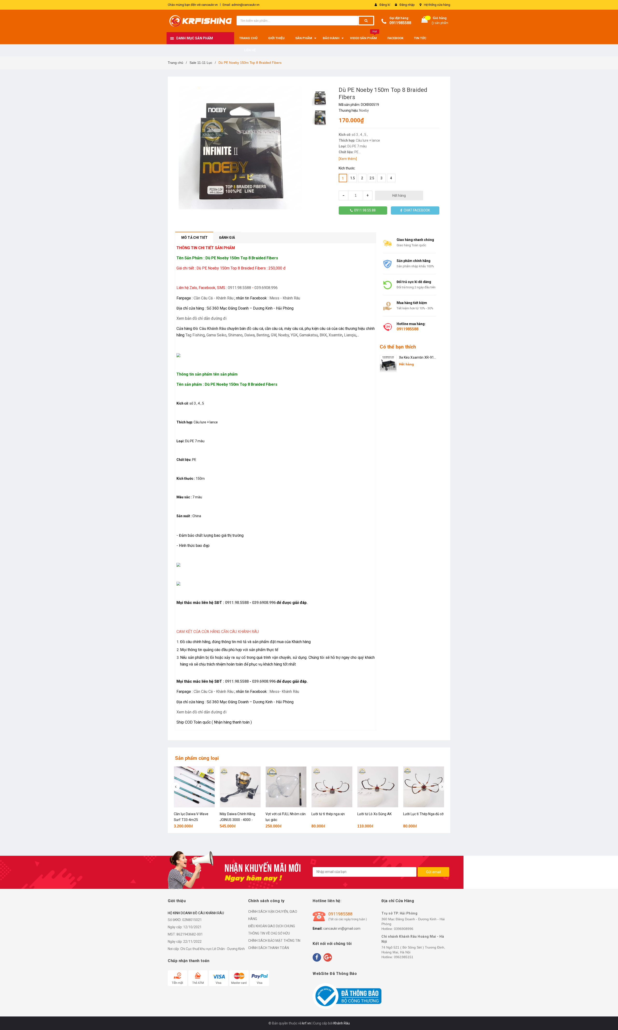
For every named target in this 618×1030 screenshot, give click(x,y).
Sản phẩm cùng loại (197, 758)
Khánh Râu (341, 1023)
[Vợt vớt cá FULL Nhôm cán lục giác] (286, 786)
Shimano (235, 335)
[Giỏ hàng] (424, 20)
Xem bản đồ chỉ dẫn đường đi (201, 318)
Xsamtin (335, 335)
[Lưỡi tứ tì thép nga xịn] (331, 786)
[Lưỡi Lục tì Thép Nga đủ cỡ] (423, 786)
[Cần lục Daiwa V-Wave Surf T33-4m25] (194, 786)
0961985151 (403, 957)
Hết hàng (399, 195)
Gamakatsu (308, 335)
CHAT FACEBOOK (416, 210)
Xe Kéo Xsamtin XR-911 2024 (417, 357)
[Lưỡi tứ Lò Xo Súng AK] (377, 786)
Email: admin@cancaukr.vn (241, 5)
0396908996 (403, 929)
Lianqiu (350, 335)
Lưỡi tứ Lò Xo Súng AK (374, 814)
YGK (294, 335)
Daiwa (249, 335)
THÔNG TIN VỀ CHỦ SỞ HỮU (269, 933)
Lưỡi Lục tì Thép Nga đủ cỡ (423, 814)
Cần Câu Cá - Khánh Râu (213, 298)
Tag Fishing (195, 335)
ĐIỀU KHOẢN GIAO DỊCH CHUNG (271, 926)
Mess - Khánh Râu (284, 298)
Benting (262, 335)
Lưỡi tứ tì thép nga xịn (328, 814)
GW (273, 335)
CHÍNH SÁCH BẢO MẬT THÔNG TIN (274, 941)
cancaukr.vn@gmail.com (341, 928)
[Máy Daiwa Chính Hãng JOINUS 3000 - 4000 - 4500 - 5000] (240, 786)
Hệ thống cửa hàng (437, 5)
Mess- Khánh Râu (284, 691)
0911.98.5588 (239, 287)
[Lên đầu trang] (609, 1020)
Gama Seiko (216, 335)
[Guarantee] (347, 996)
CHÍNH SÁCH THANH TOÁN (268, 948)
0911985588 (400, 23)
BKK (323, 335)
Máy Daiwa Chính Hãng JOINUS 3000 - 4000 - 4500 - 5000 (237, 819)
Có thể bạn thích (398, 346)
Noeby (364, 110)
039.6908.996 (266, 287)
